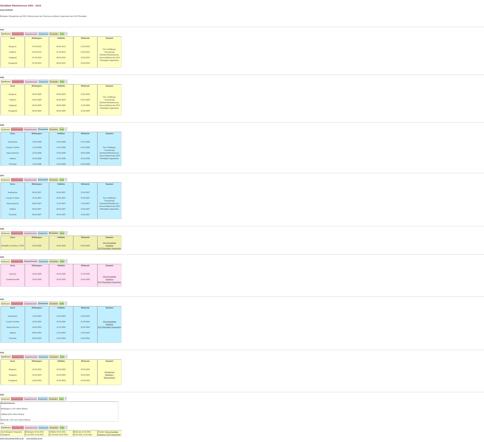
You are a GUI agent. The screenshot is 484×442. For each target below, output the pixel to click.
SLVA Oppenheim (113, 435)
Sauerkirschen (31, 34)
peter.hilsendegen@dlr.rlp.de (12, 438)
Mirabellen (54, 34)
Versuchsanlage (111, 432)
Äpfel (62, 34)
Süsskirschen (18, 34)
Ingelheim (102, 435)
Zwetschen (43, 34)
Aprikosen (5, 129)
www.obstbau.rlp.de (34, 438)
